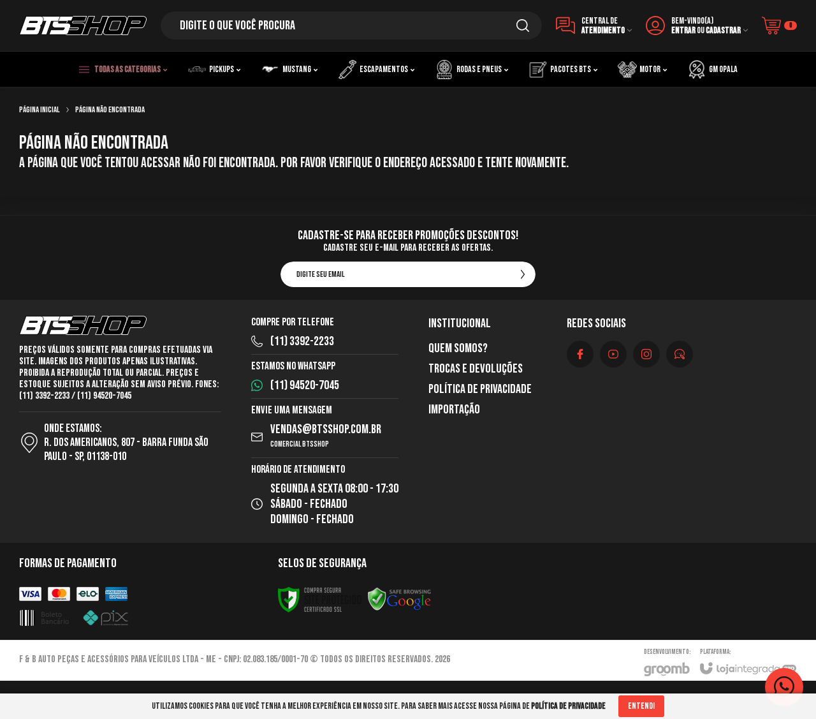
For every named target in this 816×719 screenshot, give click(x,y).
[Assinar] (523, 274)
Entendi (641, 705)
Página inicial (39, 110)
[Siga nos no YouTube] (613, 354)
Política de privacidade (480, 389)
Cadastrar (723, 30)
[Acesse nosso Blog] (679, 354)
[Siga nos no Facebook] (580, 354)
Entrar (683, 30)
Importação (454, 409)
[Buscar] (522, 25)
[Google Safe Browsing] (400, 600)
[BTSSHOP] (83, 25)
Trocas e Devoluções (475, 368)
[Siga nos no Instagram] (646, 354)
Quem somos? (458, 348)
